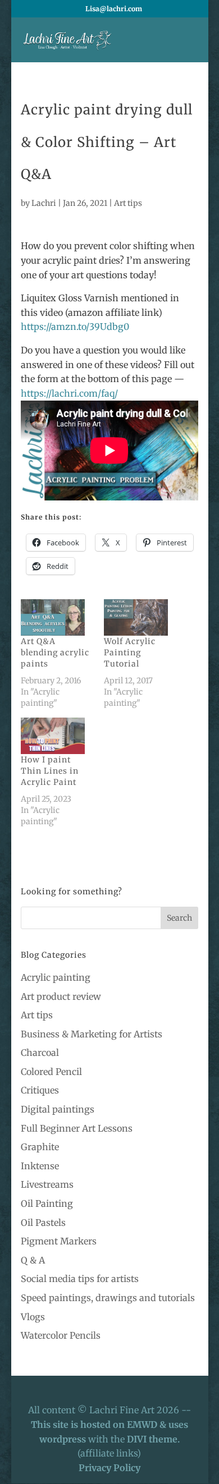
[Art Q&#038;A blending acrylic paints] (57, 617)
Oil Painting (47, 1203)
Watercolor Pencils (61, 1335)
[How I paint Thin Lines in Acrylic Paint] (57, 736)
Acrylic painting (55, 977)
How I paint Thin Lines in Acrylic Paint (50, 771)
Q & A (33, 1260)
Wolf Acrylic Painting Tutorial (130, 652)
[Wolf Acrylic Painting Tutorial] (140, 617)
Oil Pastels (43, 1222)
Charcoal (40, 1052)
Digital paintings (57, 1109)
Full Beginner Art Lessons (77, 1128)
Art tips (128, 203)
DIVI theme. (153, 1439)
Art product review (61, 996)
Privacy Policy (109, 1467)
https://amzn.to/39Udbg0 (75, 326)
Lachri (43, 203)
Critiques (40, 1090)
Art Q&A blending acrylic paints (55, 652)
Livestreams (47, 1184)
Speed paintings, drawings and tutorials (108, 1297)
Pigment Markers (59, 1241)
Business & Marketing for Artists (91, 1034)
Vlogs (33, 1316)
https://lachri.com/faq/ (69, 393)
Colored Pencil (51, 1071)
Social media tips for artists (80, 1278)
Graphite (40, 1146)
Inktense (40, 1165)
